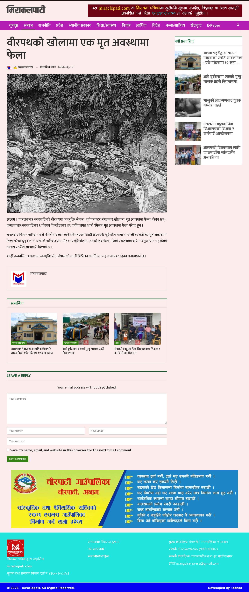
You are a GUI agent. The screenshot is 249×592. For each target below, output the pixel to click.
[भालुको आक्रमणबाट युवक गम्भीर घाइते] (188, 108)
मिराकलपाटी (26, 10)
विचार (126, 25)
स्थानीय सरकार (80, 25)
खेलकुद (196, 25)
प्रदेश (59, 25)
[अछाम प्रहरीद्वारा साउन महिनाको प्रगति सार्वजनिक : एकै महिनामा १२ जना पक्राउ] (34, 329)
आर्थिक (141, 25)
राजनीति (44, 25)
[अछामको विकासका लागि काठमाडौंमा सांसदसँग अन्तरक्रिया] (188, 155)
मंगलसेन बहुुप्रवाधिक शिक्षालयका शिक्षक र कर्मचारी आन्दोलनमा (218, 129)
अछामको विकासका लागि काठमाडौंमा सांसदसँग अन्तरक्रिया (221, 152)
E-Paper (213, 25)
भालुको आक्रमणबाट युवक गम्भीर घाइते (222, 103)
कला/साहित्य (175, 25)
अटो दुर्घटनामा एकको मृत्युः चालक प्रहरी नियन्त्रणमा (222, 79)
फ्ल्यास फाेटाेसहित (18, 343)
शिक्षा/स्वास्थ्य (106, 25)
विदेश (156, 25)
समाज (28, 25)
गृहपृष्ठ (13, 25)
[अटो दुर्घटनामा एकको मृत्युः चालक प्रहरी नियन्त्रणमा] (86, 329)
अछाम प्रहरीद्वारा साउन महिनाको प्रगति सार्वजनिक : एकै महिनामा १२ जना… (222, 58)
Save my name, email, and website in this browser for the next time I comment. (71, 450)
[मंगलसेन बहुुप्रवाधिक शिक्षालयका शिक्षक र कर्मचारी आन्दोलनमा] (137, 329)
